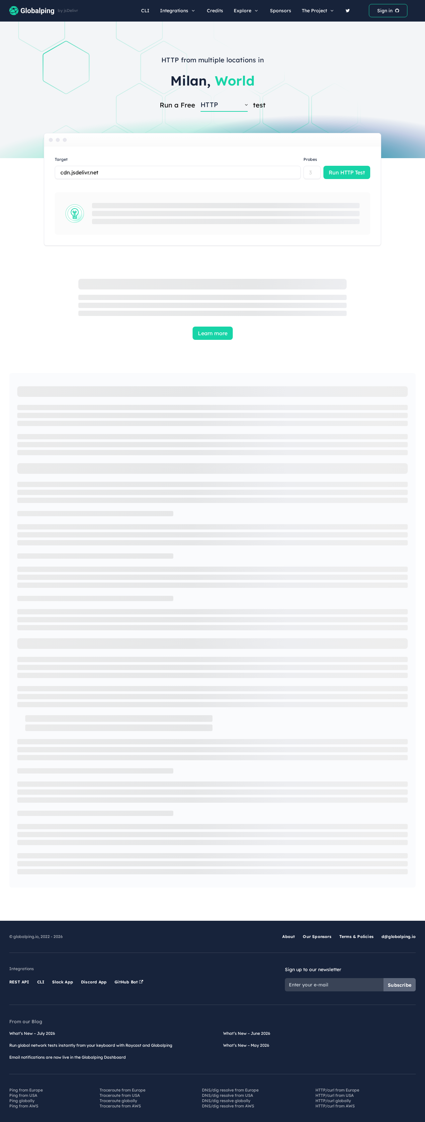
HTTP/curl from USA (334, 1095)
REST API (19, 981)
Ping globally (22, 1100)
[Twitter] (348, 10)
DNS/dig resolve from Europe (230, 1090)
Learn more (212, 333)
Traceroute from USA (120, 1095)
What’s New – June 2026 (246, 1033)
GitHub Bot (127, 981)
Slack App (62, 981)
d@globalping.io (399, 936)
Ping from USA (23, 1095)
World (235, 80)
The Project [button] (314, 11)
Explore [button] (242, 11)
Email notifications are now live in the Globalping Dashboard (67, 1057)
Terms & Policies (356, 936)
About (288, 936)
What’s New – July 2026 (32, 1033)
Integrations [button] (174, 11)
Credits (215, 11)
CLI (145, 11)
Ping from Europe (26, 1090)
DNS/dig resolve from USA (227, 1095)
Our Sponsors (317, 936)
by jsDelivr (68, 11)
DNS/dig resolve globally (226, 1100)
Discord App (94, 981)
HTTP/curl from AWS (335, 1105)
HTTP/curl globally (333, 1100)
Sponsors (280, 11)
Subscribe (399, 985)
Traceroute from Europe (122, 1090)
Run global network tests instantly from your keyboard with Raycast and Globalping (90, 1045)
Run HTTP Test (347, 172)
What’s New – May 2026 (246, 1045)
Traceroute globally (118, 1100)
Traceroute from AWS (120, 1105)
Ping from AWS (23, 1105)
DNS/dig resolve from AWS (228, 1105)
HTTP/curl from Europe (337, 1090)
